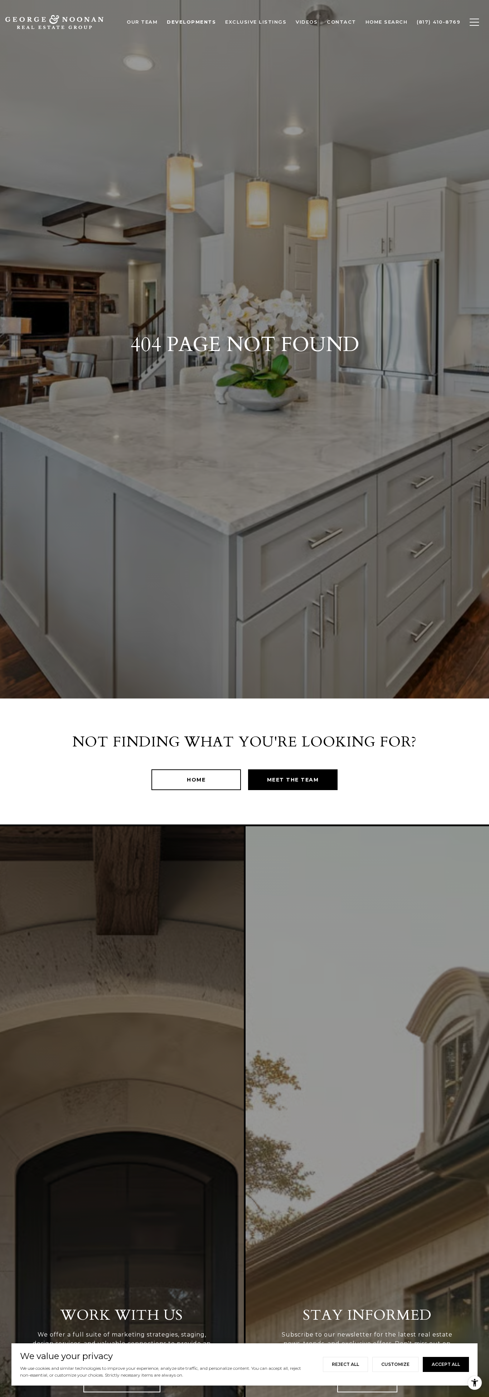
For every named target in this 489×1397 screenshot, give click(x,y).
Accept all (446, 1364)
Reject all (345, 1364)
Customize (395, 1364)
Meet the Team (293, 780)
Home (196, 780)
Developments (191, 22)
